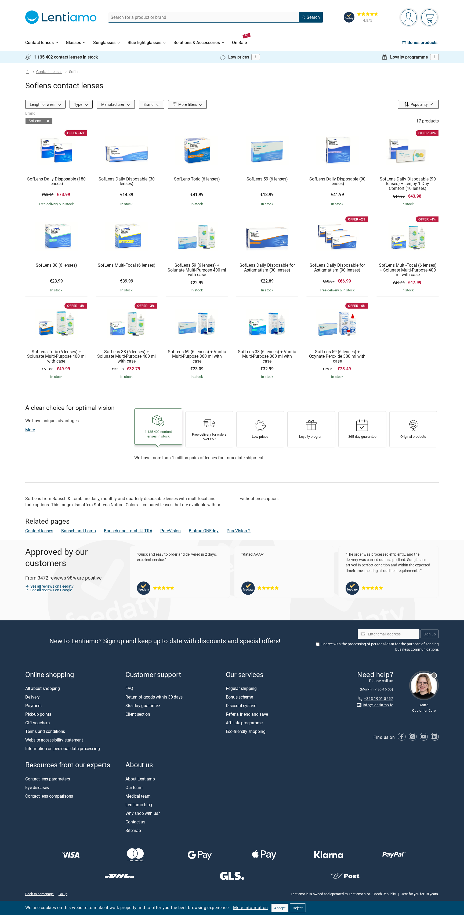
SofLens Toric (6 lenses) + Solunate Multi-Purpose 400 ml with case (56, 356)
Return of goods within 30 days (154, 697)
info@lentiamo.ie (378, 704)
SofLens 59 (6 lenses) (267, 179)
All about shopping (42, 688)
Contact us (135, 822)
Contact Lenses (49, 71)
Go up (63, 893)
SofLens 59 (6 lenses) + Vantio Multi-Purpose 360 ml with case (197, 356)
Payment (33, 705)
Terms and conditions (45, 731)
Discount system (241, 705)
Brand (148, 104)
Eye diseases (37, 787)
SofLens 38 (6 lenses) (56, 265)
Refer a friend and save (247, 714)
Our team (133, 787)
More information (250, 907)
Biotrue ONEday (204, 531)
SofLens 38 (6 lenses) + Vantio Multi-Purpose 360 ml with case (267, 356)
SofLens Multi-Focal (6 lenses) (126, 265)
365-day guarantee (142, 705)
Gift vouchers (37, 723)
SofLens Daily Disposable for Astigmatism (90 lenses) (337, 267)
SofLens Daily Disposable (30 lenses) (127, 181)
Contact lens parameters (47, 779)
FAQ (129, 688)
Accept (280, 907)
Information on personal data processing (62, 748)
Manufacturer (113, 104)
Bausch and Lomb (78, 531)
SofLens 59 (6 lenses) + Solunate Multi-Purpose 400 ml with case (197, 270)
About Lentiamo (140, 779)
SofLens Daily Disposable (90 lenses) (337, 181)
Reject (298, 907)
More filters (187, 104)
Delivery (32, 697)
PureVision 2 (239, 531)
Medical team (137, 796)
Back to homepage (39, 893)
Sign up (429, 633)
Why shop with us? (142, 813)
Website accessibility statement (54, 740)
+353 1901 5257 (378, 698)
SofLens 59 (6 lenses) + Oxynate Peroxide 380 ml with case (337, 356)
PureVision (170, 531)
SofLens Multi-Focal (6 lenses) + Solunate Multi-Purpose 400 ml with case (408, 270)
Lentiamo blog (138, 805)
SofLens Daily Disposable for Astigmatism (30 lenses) (267, 267)
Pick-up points (38, 714)
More (30, 430)
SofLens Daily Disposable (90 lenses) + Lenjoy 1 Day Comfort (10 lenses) (408, 184)
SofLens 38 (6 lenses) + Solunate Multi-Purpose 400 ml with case (126, 356)
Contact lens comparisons (49, 796)
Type (78, 104)
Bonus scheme (239, 697)
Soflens (35, 120)
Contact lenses (39, 531)
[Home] (27, 72)
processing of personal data (371, 643)
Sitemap (133, 830)
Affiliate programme (244, 723)
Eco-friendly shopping (246, 731)
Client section (137, 714)
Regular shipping (241, 688)
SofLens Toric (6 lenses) (197, 179)
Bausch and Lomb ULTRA (128, 531)
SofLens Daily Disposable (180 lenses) (56, 181)
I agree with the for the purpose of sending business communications (380, 646)
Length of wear (43, 104)
